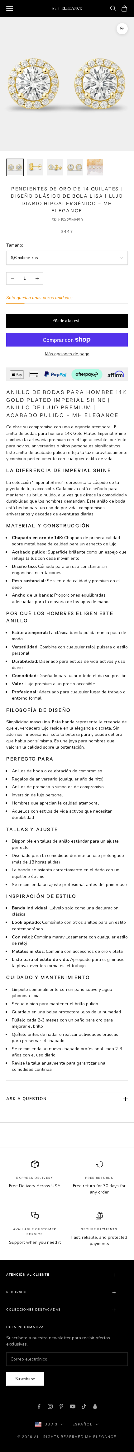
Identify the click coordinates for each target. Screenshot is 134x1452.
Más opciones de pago (67, 354)
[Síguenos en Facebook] (39, 1406)
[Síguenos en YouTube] (72, 1406)
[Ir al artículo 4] (75, 167)
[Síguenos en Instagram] (50, 1406)
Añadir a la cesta (67, 321)
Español (83, 1424)
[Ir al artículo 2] (35, 167)
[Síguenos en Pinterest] (61, 1406)
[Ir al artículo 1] (15, 167)
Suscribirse (25, 1379)
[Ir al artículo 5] (94, 167)
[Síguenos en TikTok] (84, 1406)
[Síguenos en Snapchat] (95, 1406)
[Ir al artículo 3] (55, 167)
